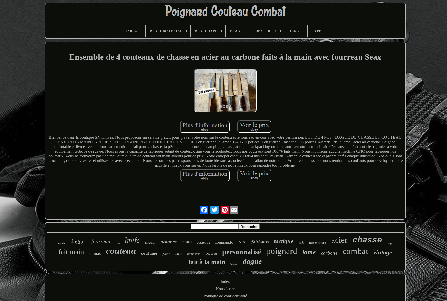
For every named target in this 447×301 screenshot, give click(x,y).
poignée (169, 241)
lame (309, 252)
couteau (121, 251)
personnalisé (241, 252)
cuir (178, 254)
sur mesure (317, 243)
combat (355, 251)
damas (95, 253)
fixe (118, 243)
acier (339, 239)
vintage (382, 252)
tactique (283, 241)
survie (61, 243)
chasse (367, 240)
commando (224, 242)
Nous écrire (225, 289)
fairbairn (260, 241)
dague (252, 261)
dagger (78, 241)
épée (301, 242)
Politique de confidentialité (225, 296)
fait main (71, 252)
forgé (389, 243)
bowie (211, 253)
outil (233, 263)
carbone (329, 253)
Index (225, 281)
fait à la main (207, 261)
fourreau (100, 241)
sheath (150, 242)
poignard (281, 251)
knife (132, 240)
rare (242, 241)
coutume (149, 253)
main (187, 242)
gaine (166, 254)
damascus (193, 254)
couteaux (203, 242)
